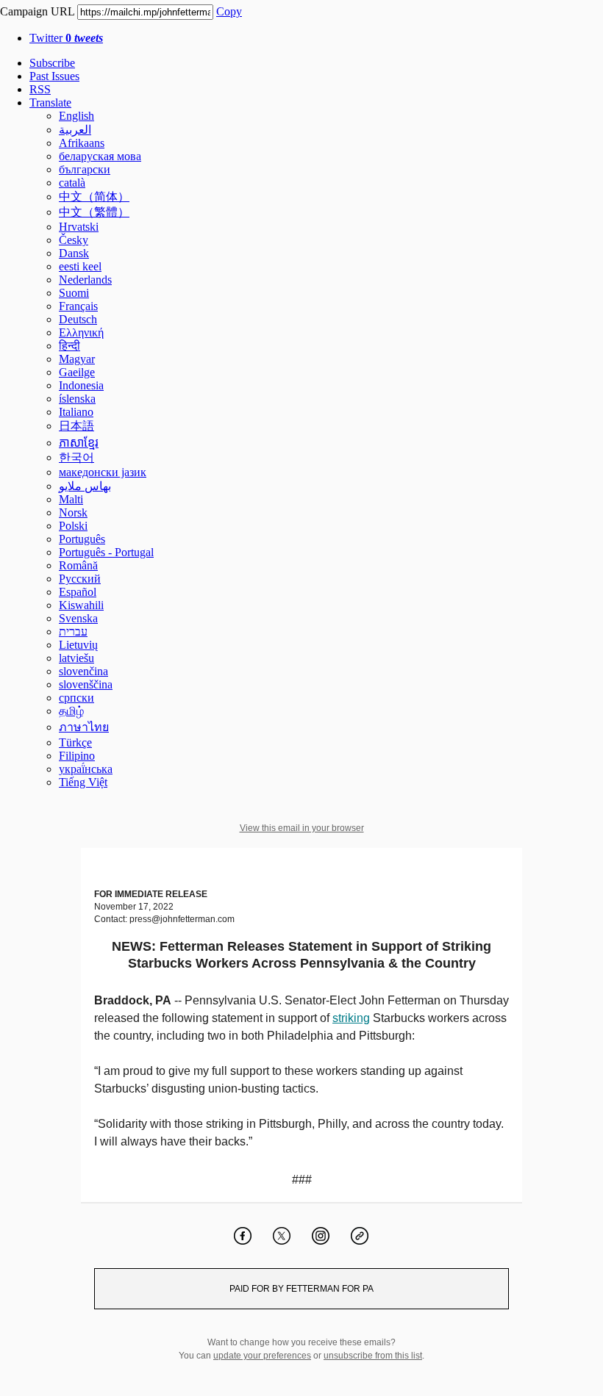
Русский (80, 578)
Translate (50, 102)
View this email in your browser (302, 828)
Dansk (74, 253)
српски (76, 697)
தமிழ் (71, 711)
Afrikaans (81, 143)
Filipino (77, 755)
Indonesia (81, 385)
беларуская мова (100, 156)
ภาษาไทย (84, 727)
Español (77, 592)
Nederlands (85, 279)
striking (351, 1018)
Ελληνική (81, 332)
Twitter (66, 38)
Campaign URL (37, 11)
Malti (71, 499)
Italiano (76, 412)
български (84, 169)
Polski (73, 525)
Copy (229, 11)
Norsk (73, 512)
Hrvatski (79, 226)
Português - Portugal (106, 552)
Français (78, 306)
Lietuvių (78, 644)
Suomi (74, 293)
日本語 (76, 426)
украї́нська (86, 769)
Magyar (77, 359)
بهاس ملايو (85, 486)
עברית (73, 631)
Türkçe (75, 742)
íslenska (77, 398)
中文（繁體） (94, 212)
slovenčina (83, 671)
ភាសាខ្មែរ (79, 442)
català (72, 182)
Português (82, 539)
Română (78, 565)
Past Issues (54, 76)
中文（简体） (94, 196)
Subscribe (52, 63)
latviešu (76, 658)
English (76, 115)
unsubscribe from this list (373, 1355)
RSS (40, 89)
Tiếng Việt (83, 782)
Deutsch (78, 319)
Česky (73, 240)
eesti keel (80, 266)
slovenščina (86, 684)
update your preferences (262, 1355)
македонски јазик (102, 472)
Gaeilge (77, 372)
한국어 (76, 457)
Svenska (78, 618)
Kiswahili (81, 605)
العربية (75, 129)
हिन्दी (69, 345)
